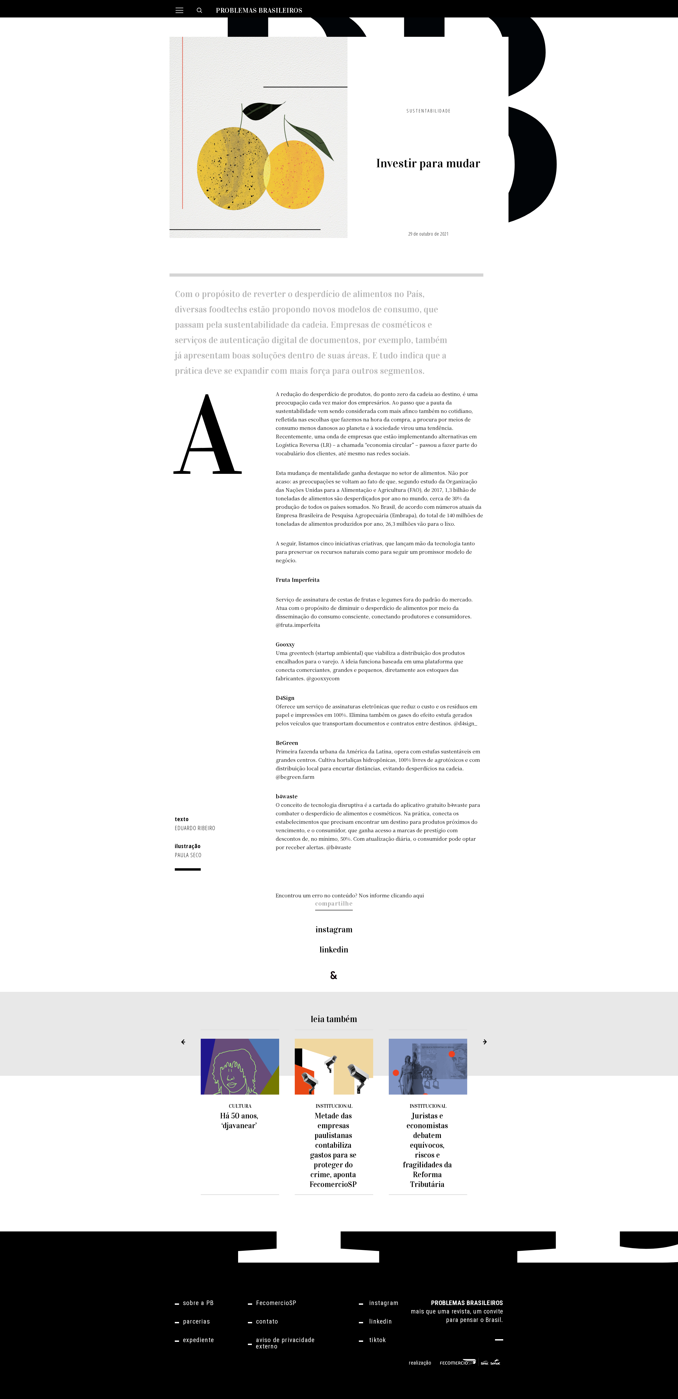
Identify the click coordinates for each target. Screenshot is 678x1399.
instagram (334, 929)
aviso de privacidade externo (285, 1343)
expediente (198, 1340)
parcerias (196, 1321)
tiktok (377, 1340)
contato (267, 1321)
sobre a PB (198, 1303)
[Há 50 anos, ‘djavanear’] (240, 1067)
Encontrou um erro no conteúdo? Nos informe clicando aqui (349, 895)
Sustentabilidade (429, 110)
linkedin (334, 950)
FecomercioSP (276, 1303)
